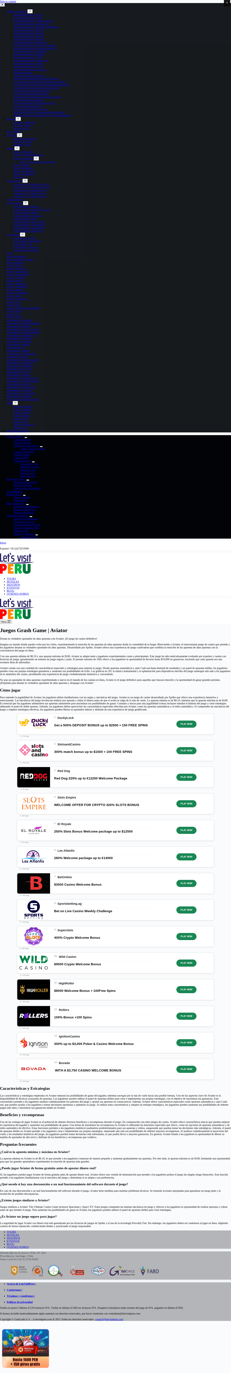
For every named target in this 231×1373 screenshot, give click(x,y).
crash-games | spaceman (26, 250)
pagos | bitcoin (14, 265)
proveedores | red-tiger (19, 384)
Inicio (3, 542)
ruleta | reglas (21, 421)
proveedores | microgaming (21, 353)
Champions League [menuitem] (24, 521)
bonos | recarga (22, 165)
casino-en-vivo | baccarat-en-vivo (31, 184)
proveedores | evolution (19, 338)
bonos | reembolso (23, 168)
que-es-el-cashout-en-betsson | (23, 399)
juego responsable (16, 256)
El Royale (64, 824)
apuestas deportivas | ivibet (28, 57)
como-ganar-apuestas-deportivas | (31, 94)
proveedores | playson (18, 372)
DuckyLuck (65, 718)
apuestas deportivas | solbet (28, 66)
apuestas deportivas (17, 11)
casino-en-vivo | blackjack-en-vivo (32, 187)
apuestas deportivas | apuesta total (31, 23)
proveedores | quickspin (19, 320)
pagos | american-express (20, 259)
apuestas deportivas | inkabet (29, 54)
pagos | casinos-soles (18, 271)
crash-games (13, 234)
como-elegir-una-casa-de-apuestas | (32, 90)
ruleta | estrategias (23, 409)
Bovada (64, 1063)
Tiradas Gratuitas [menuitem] (23, 485)
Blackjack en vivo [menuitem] (30, 467)
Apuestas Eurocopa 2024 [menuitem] (27, 524)
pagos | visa (13, 314)
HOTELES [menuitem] (13, 581)
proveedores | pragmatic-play (22, 378)
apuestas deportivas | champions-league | (35, 48)
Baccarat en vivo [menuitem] (29, 464)
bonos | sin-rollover (24, 174)
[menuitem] (26, 437)
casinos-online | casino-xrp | (28, 230)
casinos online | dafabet (26, 212)
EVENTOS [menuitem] (13, 587)
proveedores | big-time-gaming (23, 329)
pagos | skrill (13, 305)
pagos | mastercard (16, 283)
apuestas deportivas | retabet (28, 63)
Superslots (65, 930)
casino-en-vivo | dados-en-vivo (30, 190)
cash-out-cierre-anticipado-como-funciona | (36, 78)
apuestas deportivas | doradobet (30, 51)
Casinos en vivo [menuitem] (22, 460)
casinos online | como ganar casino (32, 209)
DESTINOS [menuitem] (13, 584)
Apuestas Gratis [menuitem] (28, 537)
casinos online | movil (25, 218)
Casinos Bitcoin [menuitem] (22, 439)
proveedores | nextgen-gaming (23, 359)
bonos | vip (19, 177)
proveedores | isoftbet (18, 350)
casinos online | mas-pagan (28, 215)
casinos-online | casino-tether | (29, 227)
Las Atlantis (66, 850)
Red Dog (63, 771)
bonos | (10, 148)
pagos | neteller (15, 289)
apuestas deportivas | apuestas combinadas (36, 27)
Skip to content (8, 1)
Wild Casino (67, 957)
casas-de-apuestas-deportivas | (29, 75)
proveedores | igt (15, 347)
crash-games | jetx (23, 244)
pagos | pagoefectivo (18, 292)
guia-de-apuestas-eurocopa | (28, 106)
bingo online (13, 131)
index (10, 253)
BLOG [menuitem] (10, 590)
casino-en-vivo (14, 180)
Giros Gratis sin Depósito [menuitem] (27, 488)
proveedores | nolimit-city (20, 362)
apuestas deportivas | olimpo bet (30, 60)
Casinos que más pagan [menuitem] (26, 445)
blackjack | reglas (23, 141)
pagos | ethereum (16, 277)
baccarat (11, 119)
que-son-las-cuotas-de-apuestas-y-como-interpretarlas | (42, 115)
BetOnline (64, 877)
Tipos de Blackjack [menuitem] (24, 512)
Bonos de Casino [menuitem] (16, 479)
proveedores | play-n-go (19, 368)
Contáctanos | (14, 1289)
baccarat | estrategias (24, 122)
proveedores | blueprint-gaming (23, 332)
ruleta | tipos (20, 427)
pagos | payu (13, 302)
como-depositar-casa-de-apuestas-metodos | (37, 87)
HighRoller (66, 983)
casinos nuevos (15, 199)
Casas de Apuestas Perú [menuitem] (26, 527)
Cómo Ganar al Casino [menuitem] (32, 448)
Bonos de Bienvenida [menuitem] (25, 482)
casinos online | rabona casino (29, 221)
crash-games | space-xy (26, 247)
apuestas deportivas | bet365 (28, 30)
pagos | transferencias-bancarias (23, 308)
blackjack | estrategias (25, 138)
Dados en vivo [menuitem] (28, 470)
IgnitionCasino (69, 1036)
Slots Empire (66, 797)
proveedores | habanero (19, 341)
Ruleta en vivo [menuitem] (28, 476)
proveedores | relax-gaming (21, 387)
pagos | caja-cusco (16, 268)
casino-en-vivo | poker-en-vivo (30, 193)
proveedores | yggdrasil (19, 396)
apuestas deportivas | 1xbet (28, 14)
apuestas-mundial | (23, 72)
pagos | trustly (14, 311)
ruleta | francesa (22, 415)
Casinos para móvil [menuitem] (24, 451)
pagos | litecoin (15, 280)
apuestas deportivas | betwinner (30, 42)
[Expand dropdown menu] (30, 11)
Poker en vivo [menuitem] (27, 473)
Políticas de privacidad (20, 1302)
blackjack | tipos (22, 144)
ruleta (10, 403)
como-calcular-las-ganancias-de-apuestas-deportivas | (42, 84)
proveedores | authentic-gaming (23, 323)
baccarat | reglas (22, 125)
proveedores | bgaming (19, 326)
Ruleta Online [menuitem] (14, 494)
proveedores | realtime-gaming (23, 381)
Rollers (64, 1010)
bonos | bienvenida (23, 151)
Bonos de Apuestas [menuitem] (24, 534)
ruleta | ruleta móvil (24, 424)
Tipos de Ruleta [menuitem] (22, 497)
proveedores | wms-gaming (21, 393)
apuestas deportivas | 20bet (28, 17)
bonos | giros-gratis (24, 158)
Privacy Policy (14, 317)
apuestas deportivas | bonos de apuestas (34, 45)
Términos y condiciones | (21, 1296)
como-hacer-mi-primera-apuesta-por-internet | (38, 97)
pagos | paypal (14, 295)
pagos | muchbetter (17, 286)
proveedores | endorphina (20, 335)
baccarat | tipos (21, 128)
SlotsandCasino (68, 744)
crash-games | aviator (25, 238)
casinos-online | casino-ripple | (29, 224)
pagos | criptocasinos (18, 274)
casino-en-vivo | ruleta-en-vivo (30, 196)
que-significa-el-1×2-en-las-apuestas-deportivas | (39, 112)
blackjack (12, 135)
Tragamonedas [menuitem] (14, 491)
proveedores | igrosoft (18, 344)
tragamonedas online (18, 430)
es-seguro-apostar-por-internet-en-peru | (34, 103)
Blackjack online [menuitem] (16, 503)
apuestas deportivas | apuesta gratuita (33, 20)
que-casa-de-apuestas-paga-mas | (31, 109)
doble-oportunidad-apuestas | (29, 100)
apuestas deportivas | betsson (29, 39)
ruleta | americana (23, 406)
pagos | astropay (15, 262)
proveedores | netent (17, 356)
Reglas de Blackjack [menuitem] (24, 509)
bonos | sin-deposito (24, 171)
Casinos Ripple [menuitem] (22, 454)
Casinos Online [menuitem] (15, 436)
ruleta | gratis (20, 418)
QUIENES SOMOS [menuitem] (18, 593)
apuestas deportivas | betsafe (28, 36)
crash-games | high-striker (27, 241)
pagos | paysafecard (17, 298)
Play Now (186, 724)
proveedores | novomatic (20, 365)
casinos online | (15, 203)
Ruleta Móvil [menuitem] (21, 500)
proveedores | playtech (19, 375)
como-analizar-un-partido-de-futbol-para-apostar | (40, 81)
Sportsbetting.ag (69, 903)
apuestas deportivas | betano (28, 33)
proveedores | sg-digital (19, 390)
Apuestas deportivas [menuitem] (17, 515)
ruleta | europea (22, 412)
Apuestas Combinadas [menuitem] (25, 518)
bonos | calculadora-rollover (28, 154)
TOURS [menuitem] (11, 578)
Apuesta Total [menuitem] (21, 530)
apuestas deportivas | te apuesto (30, 69)
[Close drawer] (2, 5)
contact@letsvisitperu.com (109, 1319)
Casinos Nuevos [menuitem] (22, 442)
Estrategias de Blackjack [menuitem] (27, 506)
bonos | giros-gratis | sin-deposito (37, 161)
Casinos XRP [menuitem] (21, 457)
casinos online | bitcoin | (26, 206)
